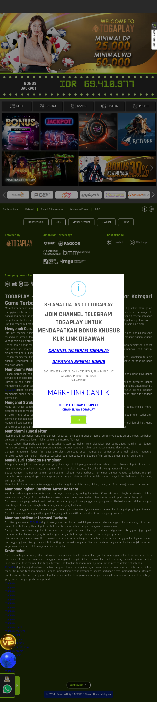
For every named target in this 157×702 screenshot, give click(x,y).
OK (78, 420)
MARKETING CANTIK (78, 392)
